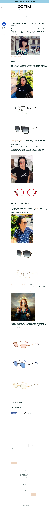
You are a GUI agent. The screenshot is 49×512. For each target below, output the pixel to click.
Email (31, 442)
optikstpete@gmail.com (25, 477)
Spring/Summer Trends (27, 400)
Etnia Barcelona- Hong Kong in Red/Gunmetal (20, 202)
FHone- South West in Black (16, 140)
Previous (3, 34)
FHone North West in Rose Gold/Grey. (19, 284)
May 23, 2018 (13, 25)
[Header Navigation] (1, 7)
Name (12, 442)
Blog (24, 15)
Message (13, 448)
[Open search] (3, 7)
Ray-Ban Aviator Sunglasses (32, 64)
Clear (38, 202)
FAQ (18, 501)
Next (3, 35)
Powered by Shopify (24, 506)
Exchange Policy (23, 501)
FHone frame (36, 208)
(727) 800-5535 (26, 475)
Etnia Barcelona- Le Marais (16, 56)
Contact (29, 501)
